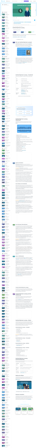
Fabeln (25, 258)
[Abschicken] (34, 20)
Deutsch (13, 26)
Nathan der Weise (20, 26)
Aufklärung (29, 46)
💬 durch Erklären (28, 113)
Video (25, 35)
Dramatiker (30, 43)
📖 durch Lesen (20, 113)
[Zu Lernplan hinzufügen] (13, 17)
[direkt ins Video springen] (24, 51)
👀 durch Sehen (20, 111)
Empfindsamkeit (23, 90)
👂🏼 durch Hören (28, 111)
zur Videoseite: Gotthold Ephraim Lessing (24, 404)
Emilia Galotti (17, 259)
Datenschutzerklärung (24, 116)
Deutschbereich (29, 399)
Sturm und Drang (23, 91)
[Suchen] (22, 1)
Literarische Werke (16, 26)
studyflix (3, 1)
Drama (31, 258)
